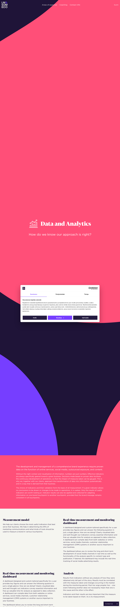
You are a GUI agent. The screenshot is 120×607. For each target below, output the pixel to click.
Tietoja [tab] (86, 294)
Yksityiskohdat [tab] (60, 294)
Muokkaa (59, 317)
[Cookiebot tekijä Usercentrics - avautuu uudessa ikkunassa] (90, 288)
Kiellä (34, 317)
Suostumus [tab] (33, 294)
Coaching (63, 5)
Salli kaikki (85, 317)
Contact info (75, 5)
